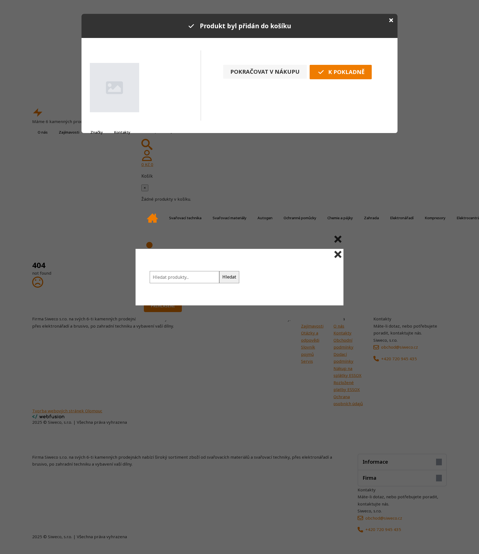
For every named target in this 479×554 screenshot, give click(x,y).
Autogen (265, 217)
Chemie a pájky (340, 217)
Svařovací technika (185, 217)
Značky (96, 132)
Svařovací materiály (229, 217)
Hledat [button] (229, 277)
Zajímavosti (69, 132)
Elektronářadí (402, 217)
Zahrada (371, 217)
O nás (43, 132)
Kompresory (435, 217)
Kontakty (122, 132)
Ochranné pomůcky (300, 217)
